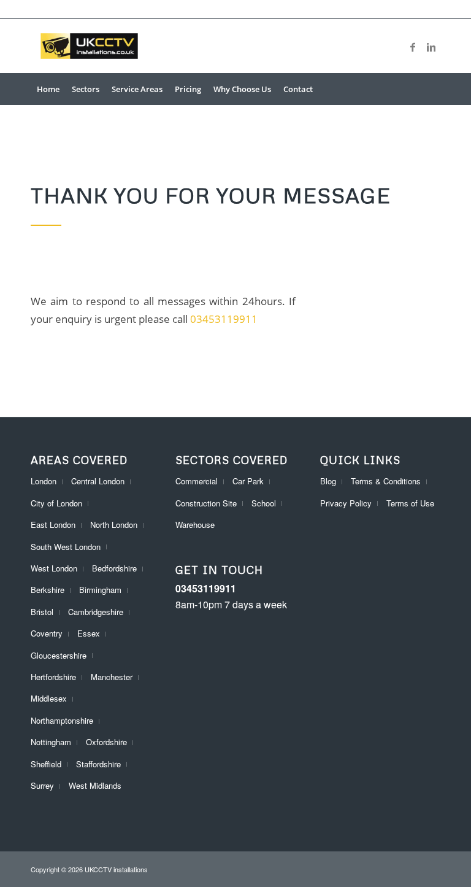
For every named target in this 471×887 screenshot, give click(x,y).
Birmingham (100, 589)
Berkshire (47, 589)
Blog (328, 481)
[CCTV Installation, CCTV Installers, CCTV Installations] (89, 46)
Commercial (196, 481)
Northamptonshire (62, 720)
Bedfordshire (114, 568)
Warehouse (195, 524)
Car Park (248, 481)
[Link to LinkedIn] (431, 46)
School (263, 503)
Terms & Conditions (386, 481)
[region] (159, 798)
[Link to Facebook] (413, 46)
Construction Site (206, 503)
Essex (88, 633)
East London (53, 524)
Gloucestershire (58, 655)
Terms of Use (410, 503)
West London (54, 568)
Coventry (47, 633)
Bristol (42, 612)
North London (113, 524)
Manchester (111, 677)
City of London (56, 503)
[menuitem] (48, 89)
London (43, 481)
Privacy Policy (346, 503)
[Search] (433, 89)
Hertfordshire (53, 677)
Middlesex (49, 698)
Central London (97, 481)
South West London (66, 546)
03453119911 (224, 319)
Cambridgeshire (95, 612)
